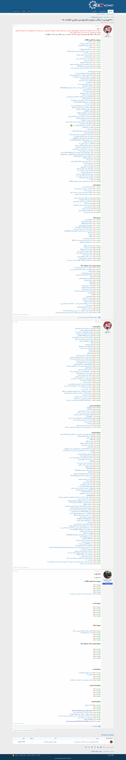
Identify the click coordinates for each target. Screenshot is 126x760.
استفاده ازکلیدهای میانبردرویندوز (84, 275)
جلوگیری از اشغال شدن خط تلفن (84, 334)
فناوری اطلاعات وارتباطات (85, 44)
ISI (92, 452)
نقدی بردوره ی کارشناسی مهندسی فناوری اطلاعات (79, 51)
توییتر (91, 477)
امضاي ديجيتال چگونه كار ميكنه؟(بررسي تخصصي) (78, 506)
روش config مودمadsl (86, 242)
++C (92, 416)
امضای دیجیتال (87, 382)
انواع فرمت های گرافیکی (86, 531)
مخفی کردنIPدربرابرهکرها (86, 200)
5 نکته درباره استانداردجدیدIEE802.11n (82, 240)
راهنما (16, 755)
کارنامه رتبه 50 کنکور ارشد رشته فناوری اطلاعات (81, 526)
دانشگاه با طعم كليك (87, 86)
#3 (14, 571)
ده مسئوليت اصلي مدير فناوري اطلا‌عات (83, 156)
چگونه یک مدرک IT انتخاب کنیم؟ (84, 176)
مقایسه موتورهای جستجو (86, 341)
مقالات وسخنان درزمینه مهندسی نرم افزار (82, 107)
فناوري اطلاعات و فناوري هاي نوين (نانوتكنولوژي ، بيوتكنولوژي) (76, 154)
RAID (91, 461)
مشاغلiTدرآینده (88, 57)
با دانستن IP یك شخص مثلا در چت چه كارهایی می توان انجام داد (76, 716)
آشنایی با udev (88, 302)
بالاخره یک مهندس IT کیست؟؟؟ (85, 170)
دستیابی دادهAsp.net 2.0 (86, 494)
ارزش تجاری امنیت (87, 187)
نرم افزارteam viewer (87, 492)
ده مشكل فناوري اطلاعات (87, 172)
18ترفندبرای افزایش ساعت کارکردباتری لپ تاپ (81, 458)
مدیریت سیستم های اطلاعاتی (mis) (83, 102)
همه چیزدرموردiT (88, 61)
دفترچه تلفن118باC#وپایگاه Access (83, 474)
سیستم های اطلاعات (88, 142)
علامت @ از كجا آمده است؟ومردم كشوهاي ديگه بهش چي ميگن (75, 497)
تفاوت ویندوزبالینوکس (87, 287)
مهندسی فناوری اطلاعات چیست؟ (84, 174)
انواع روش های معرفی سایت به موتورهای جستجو (80, 366)
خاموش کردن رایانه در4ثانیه (86, 465)
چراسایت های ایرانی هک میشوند (83, 194)
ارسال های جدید (110, 14)
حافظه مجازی (89, 481)
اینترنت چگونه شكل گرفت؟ (86, 673)
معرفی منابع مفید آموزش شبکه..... (83, 253)
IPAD (91, 284)
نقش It (91, 179)
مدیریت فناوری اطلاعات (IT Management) (81, 140)
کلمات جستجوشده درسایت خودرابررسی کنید (81, 371)
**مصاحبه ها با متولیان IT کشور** (84, 147)
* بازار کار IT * (89, 160)
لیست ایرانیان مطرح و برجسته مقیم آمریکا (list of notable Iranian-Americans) (71, 547)
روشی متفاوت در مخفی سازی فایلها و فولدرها (81, 714)
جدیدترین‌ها (103, 11)
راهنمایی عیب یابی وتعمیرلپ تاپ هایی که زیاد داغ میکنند (78, 450)
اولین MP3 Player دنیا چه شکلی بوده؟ (81, 512)
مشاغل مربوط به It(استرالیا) (86, 178)
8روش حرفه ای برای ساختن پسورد (83, 198)
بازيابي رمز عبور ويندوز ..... (86, 556)
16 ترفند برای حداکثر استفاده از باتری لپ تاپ (80, 510)
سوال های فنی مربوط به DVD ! (84, 555)
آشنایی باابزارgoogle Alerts (85, 336)
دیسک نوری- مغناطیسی (86, 485)
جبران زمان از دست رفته (86, 564)
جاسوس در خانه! (88, 191)
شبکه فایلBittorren (87, 223)
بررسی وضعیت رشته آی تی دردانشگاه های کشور (80, 116)
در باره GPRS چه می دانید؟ (86, 544)
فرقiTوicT (91, 72)
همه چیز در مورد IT (88, 163)
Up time (90, 472)
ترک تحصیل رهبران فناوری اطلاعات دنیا (82, 125)
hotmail (89, 354)
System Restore (88, 538)
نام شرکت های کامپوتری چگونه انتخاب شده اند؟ (80, 553)
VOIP (90, 237)
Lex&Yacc (90, 407)
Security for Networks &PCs (84, 227)
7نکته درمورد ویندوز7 (87, 286)
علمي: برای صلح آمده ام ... (86, 537)
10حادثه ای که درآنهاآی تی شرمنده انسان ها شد (81, 135)
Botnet (90, 233)
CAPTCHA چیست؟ (85, 380)
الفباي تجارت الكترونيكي (87, 167)
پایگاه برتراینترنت (89, 345)
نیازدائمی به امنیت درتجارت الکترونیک (83, 205)
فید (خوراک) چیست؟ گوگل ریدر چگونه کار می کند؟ (79, 558)
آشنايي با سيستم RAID (86, 249)
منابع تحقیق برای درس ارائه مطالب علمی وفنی (87, 742)
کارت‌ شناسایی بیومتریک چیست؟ (84, 540)
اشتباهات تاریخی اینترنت (86, 348)
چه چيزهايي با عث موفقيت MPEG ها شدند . (81, 529)
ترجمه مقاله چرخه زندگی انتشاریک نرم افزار (81, 64)
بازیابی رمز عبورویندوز (87, 273)
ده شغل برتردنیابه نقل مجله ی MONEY (83, 138)
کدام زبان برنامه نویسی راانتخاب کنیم (83, 420)
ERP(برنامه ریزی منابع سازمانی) (84, 490)
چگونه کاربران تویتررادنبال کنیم (84, 361)
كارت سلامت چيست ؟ (87, 542)
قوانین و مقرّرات (30, 755)
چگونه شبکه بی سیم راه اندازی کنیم (83, 229)
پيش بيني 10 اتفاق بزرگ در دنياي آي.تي (83, 149)
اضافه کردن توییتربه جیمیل (85, 375)
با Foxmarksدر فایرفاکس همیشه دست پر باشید (78, 400)
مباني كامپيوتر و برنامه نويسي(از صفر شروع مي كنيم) (79, 427)
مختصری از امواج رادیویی (85, 258)
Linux (92, 277)
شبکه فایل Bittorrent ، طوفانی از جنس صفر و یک (79, 260)
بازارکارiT (90, 42)
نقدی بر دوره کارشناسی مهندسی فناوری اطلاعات (81, 181)
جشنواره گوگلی (89, 368)
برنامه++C (89, 424)
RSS (92, 343)
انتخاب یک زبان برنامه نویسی (86, 411)
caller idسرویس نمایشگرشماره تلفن (83, 364)
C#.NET (89, 409)
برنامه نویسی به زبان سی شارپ (85, 413)
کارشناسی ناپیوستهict (88, 127)
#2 (14, 322)
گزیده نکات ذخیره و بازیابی (84, 499)
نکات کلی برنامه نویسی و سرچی (85, 425)
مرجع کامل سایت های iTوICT (84, 55)
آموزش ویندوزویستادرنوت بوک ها (83, 291)
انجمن (110, 11)
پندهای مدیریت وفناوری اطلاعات (84, 118)
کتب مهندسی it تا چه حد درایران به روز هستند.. (81, 594)
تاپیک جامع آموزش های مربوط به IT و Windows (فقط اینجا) (77, 153)
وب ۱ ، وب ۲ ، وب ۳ (86, 389)
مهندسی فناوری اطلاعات (50, 742)
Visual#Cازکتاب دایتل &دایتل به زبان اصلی (80, 418)
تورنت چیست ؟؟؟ (86, 388)
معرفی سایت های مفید (88, 445)
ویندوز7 (91, 282)
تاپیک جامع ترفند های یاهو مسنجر (84, 328)
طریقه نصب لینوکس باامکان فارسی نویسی (81, 269)
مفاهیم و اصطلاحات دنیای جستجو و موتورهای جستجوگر (76, 391)
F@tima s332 (107, 580)
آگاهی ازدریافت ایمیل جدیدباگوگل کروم (82, 337)
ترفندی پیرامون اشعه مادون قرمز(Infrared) (81, 476)
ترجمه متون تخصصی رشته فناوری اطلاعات (83, 131)
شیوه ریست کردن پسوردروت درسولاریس (81, 379)
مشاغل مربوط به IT (88, 91)
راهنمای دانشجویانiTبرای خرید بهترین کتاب (82, 68)
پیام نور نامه (90, 129)
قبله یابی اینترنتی (86, 395)
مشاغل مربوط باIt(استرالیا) (85, 46)
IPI (92, 295)
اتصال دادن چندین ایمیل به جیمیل (84, 339)
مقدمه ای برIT (89, 104)
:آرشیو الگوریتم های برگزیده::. (83, 520)
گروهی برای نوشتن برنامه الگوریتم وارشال (81, 508)
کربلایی (110, 23)
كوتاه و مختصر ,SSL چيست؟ (84, 251)
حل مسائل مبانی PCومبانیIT (86, 459)
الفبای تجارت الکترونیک (86, 62)
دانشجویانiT (89, 82)
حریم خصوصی (22, 755)
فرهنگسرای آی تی (89, 133)
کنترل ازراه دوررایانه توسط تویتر (85, 362)
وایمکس (90, 352)
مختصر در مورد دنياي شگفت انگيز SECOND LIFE (80, 535)
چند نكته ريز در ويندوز (87, 309)
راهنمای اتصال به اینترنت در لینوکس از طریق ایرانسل (77, 393)
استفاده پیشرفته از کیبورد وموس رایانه (83, 712)
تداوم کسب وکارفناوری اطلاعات (85, 113)
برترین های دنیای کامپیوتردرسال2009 (84, 136)
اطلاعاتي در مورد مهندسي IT (86, 144)
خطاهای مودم (88, 220)
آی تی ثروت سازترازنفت (87, 120)
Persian (110, 755)
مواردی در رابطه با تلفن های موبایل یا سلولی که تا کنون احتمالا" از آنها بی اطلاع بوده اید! (70, 562)
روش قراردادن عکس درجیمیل (84, 355)
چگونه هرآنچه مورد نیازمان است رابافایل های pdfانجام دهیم (76, 434)
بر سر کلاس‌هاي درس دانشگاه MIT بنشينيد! (82, 161)
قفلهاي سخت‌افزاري (88, 533)
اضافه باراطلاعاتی (88, 111)
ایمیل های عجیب (88, 207)
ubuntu (91, 271)
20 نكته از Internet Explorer (84, 307)
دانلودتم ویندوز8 (88, 280)
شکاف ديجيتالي (89, 705)
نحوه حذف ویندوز (87, 298)
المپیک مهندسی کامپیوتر (86, 93)
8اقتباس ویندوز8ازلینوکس (86, 278)
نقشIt (90, 47)
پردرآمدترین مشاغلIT (87, 95)
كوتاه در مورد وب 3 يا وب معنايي (82, 397)
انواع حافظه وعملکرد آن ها (86, 486)
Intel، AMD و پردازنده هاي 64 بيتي (83, 524)
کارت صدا (90, 522)
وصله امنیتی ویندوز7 (87, 209)
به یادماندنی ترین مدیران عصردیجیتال (83, 201)
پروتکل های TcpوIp (87, 222)
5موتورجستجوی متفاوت (86, 330)
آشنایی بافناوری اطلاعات (86, 79)
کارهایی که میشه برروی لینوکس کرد (83, 268)
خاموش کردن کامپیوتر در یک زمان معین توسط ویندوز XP (78, 311)
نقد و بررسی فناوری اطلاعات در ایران (84, 145)
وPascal (88, 416)
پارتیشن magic (87, 504)
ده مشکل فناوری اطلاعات (85, 49)
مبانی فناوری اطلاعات (87, 98)
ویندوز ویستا (89, 305)
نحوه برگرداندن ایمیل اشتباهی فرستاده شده (80, 359)
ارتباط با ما (37, 755)
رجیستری (90, 293)
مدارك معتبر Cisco (87, 255)
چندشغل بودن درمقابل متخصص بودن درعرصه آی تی (79, 122)
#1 (13, 26)
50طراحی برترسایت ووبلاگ (87, 443)
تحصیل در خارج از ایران (85, 517)
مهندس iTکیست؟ (87, 53)
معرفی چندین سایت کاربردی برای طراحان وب (79, 384)
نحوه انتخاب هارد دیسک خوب (85, 463)
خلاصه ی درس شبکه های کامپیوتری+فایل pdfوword (78, 231)
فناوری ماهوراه (89, 467)
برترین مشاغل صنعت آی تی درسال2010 (83, 77)
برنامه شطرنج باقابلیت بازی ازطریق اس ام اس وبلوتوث (78, 449)
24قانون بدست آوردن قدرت (85, 81)
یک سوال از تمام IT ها (87, 549)
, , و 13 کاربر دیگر (88, 317)
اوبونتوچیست (89, 296)
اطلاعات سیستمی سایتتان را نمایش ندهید (81, 192)
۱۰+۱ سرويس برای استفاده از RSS (82, 515)
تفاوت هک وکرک (88, 203)
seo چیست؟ (89, 560)
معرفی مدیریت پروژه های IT (86, 151)
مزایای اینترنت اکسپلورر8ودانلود (84, 373)
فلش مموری (89, 438)
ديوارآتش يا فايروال (88, 300)
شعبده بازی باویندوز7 (87, 289)
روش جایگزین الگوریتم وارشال (85, 436)
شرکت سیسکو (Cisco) (87, 633)
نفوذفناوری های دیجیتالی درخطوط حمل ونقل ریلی (80, 97)
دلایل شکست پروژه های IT (86, 115)
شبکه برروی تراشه (87, 238)
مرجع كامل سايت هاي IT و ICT (85, 169)
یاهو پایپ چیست (88, 422)
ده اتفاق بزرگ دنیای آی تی (86, 124)
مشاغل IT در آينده (88, 165)
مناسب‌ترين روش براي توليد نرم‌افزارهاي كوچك (80, 501)
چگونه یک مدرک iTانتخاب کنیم (84, 59)
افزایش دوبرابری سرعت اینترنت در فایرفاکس (81, 680)
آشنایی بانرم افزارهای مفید (87, 456)
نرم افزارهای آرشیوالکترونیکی (85, 454)
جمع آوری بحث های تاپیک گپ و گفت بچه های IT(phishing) (76, 88)
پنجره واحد (90, 447)
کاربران (94, 11)
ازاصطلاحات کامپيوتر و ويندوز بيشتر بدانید (81, 513)
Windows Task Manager (84, 519)
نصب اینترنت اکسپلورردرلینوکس (83, 377)
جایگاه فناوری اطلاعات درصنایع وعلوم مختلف (81, 75)
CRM (91, 440)
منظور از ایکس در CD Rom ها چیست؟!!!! (80, 503)
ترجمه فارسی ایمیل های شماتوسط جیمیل (81, 357)
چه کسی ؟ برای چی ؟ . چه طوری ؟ (82, 398)
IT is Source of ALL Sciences (84, 546)
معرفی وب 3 (89, 675)
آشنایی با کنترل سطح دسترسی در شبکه (83, 631)
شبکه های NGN (88, 246)
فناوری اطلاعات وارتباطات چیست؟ (84, 73)
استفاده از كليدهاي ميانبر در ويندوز (84, 551)
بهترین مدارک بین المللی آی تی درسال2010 (82, 100)
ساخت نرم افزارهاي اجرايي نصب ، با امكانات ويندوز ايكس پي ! (76, 303)
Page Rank (89, 468)
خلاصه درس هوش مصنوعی (86, 479)
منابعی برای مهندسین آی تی (85, 84)
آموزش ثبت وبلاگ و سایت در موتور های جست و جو (78, 386)
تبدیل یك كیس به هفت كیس (85, 718)
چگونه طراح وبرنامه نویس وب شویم (83, 415)
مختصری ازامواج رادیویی (85, 225)
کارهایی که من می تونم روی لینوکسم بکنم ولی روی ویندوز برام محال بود (73, 312)
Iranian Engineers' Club (63, 758)
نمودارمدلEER (90, 441)
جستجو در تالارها (101, 14)
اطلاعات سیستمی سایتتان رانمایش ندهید (82, 488)
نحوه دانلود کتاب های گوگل (86, 346)
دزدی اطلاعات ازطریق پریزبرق (86, 210)
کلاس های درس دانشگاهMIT (84, 66)
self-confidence (89, 719)
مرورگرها (91, 350)
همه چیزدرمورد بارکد (87, 483)
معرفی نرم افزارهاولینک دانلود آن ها (84, 332)
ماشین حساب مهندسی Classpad (83, 470)
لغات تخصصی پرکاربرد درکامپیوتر (84, 109)
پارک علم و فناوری (87, 89)
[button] (99, 11)
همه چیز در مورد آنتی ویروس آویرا (83, 189)
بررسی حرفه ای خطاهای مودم (84, 257)
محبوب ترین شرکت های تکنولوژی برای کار (82, 106)
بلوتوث (90, 235)
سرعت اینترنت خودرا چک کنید (86, 370)
